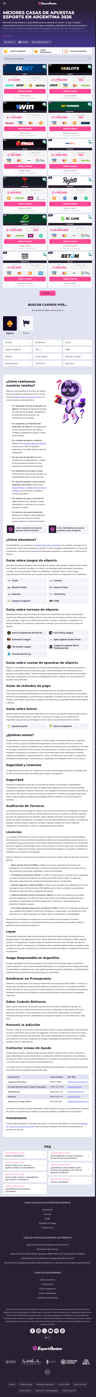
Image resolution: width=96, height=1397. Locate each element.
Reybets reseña (70, 208)
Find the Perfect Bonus (47, 1249)
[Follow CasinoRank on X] (44, 1330)
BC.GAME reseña (70, 245)
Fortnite (47, 1214)
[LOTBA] (11, 1361)
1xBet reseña (25, 95)
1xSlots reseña (70, 95)
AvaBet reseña (25, 245)
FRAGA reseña (25, 170)
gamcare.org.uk (74, 1097)
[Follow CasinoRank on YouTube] (50, 1330)
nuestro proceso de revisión (25, 397)
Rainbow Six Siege (47, 1223)
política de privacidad (48, 1297)
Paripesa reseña (70, 170)
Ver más (46, 293)
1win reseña (25, 133)
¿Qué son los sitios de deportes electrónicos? (47, 1244)
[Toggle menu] (4, 3)
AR (46, 1337)
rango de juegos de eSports (34, 443)
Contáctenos (48, 1284)
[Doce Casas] (51, 1361)
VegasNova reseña (25, 283)
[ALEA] (31, 1361)
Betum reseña (70, 283)
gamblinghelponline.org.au (79, 1101)
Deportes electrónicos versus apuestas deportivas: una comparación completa (47, 1253)
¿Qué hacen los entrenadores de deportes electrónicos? (47, 1258)
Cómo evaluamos (47, 1288)
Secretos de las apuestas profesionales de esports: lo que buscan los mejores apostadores (47, 1262)
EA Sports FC (48, 1227)
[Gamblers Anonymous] (86, 1361)
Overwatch (47, 1209)
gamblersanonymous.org (78, 1082)
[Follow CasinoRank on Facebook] (32, 1330)
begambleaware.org (76, 1092)
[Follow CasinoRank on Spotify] (56, 1330)
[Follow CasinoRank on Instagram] (38, 1330)
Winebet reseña (25, 208)
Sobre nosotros (47, 1279)
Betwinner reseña (70, 133)
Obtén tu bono (25, 91)
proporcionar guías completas (47, 545)
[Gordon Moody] (69, 1361)
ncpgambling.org (75, 1087)
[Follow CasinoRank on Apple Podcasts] (62, 1330)
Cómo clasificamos (47, 1293)
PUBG (47, 1218)
